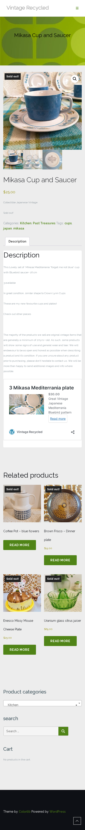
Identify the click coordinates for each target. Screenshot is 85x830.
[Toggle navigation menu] (77, 8)
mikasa (18, 228)
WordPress (57, 811)
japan (7, 228)
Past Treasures (44, 223)
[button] (75, 79)
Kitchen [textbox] (41, 705)
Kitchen (25, 223)
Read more (20, 545)
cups (68, 223)
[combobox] (42, 703)
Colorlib (25, 811)
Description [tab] (17, 241)
